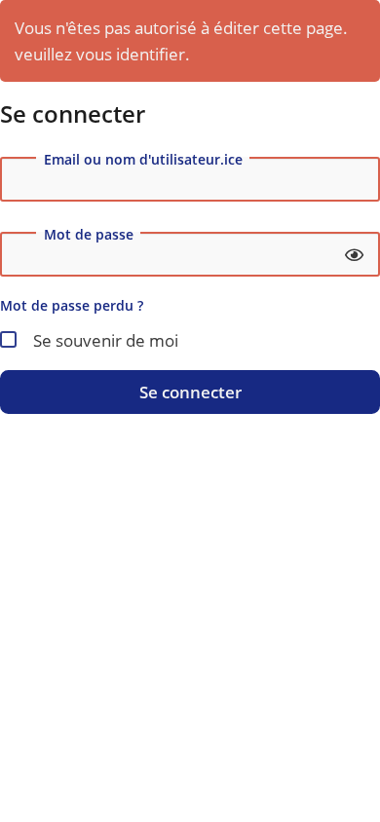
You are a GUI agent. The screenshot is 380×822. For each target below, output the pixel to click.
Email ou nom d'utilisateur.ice (143, 160)
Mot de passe (88, 235)
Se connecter (190, 392)
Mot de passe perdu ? (71, 305)
